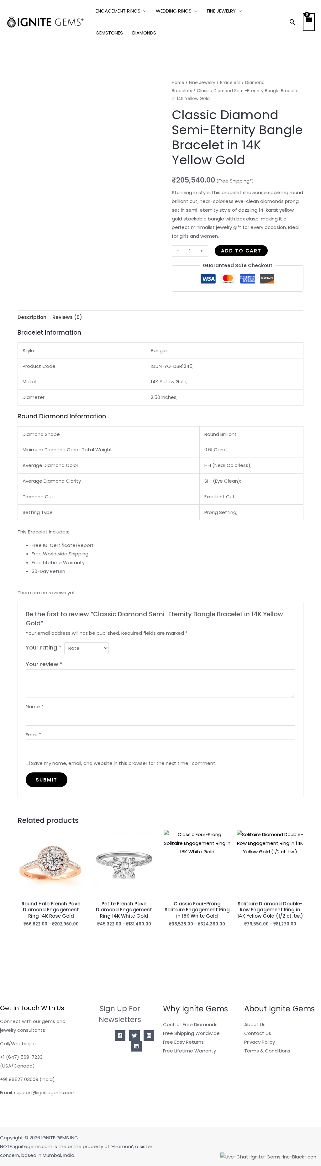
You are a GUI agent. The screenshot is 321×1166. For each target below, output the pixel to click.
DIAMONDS (144, 32)
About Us (255, 1024)
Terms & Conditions (267, 1050)
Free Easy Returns (183, 1042)
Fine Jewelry (202, 83)
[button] (293, 22)
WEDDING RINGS (174, 11)
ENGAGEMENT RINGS (118, 11)
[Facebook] (120, 1035)
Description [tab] (32, 317)
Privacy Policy (259, 1042)
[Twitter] (134, 1035)
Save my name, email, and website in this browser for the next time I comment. (123, 763)
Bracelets (230, 83)
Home (178, 83)
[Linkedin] (136, 1046)
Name (34, 706)
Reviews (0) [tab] (67, 317)
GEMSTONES (109, 32)
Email (33, 734)
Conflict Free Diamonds (190, 1024)
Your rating (43, 647)
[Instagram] (149, 1035)
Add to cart (241, 250)
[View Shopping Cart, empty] (309, 22)
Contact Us (257, 1033)
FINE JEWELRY (221, 11)
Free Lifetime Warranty (189, 1050)
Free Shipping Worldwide (191, 1033)
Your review (44, 664)
